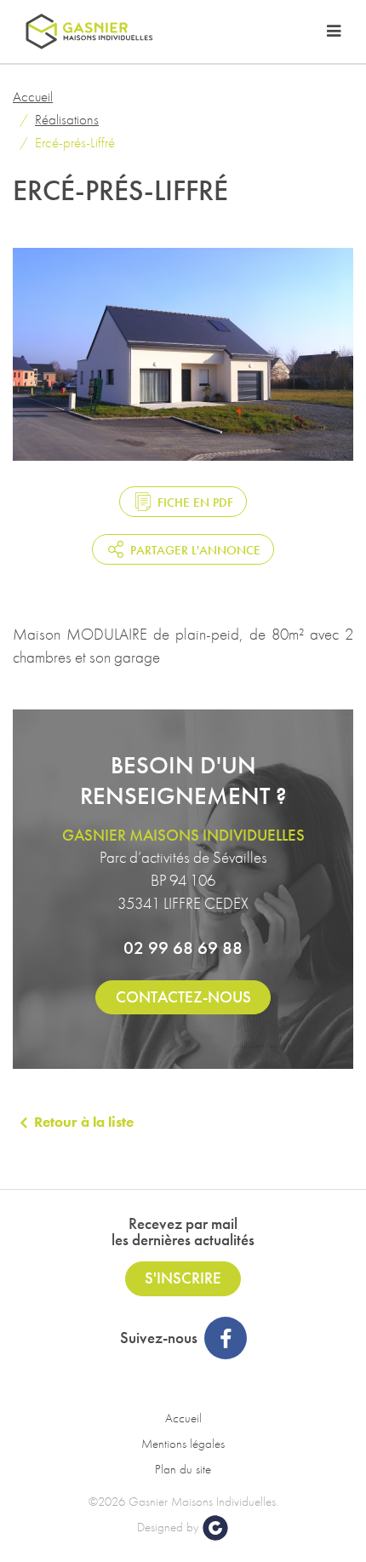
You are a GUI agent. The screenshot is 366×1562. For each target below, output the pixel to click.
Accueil (33, 96)
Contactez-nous (183, 997)
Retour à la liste (84, 1121)
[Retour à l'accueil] (89, 31)
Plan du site (183, 1469)
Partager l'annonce (195, 550)
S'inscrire (183, 1278)
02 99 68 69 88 (183, 947)
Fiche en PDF (195, 502)
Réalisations (67, 119)
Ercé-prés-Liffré (75, 142)
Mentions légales (183, 1443)
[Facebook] (225, 1338)
